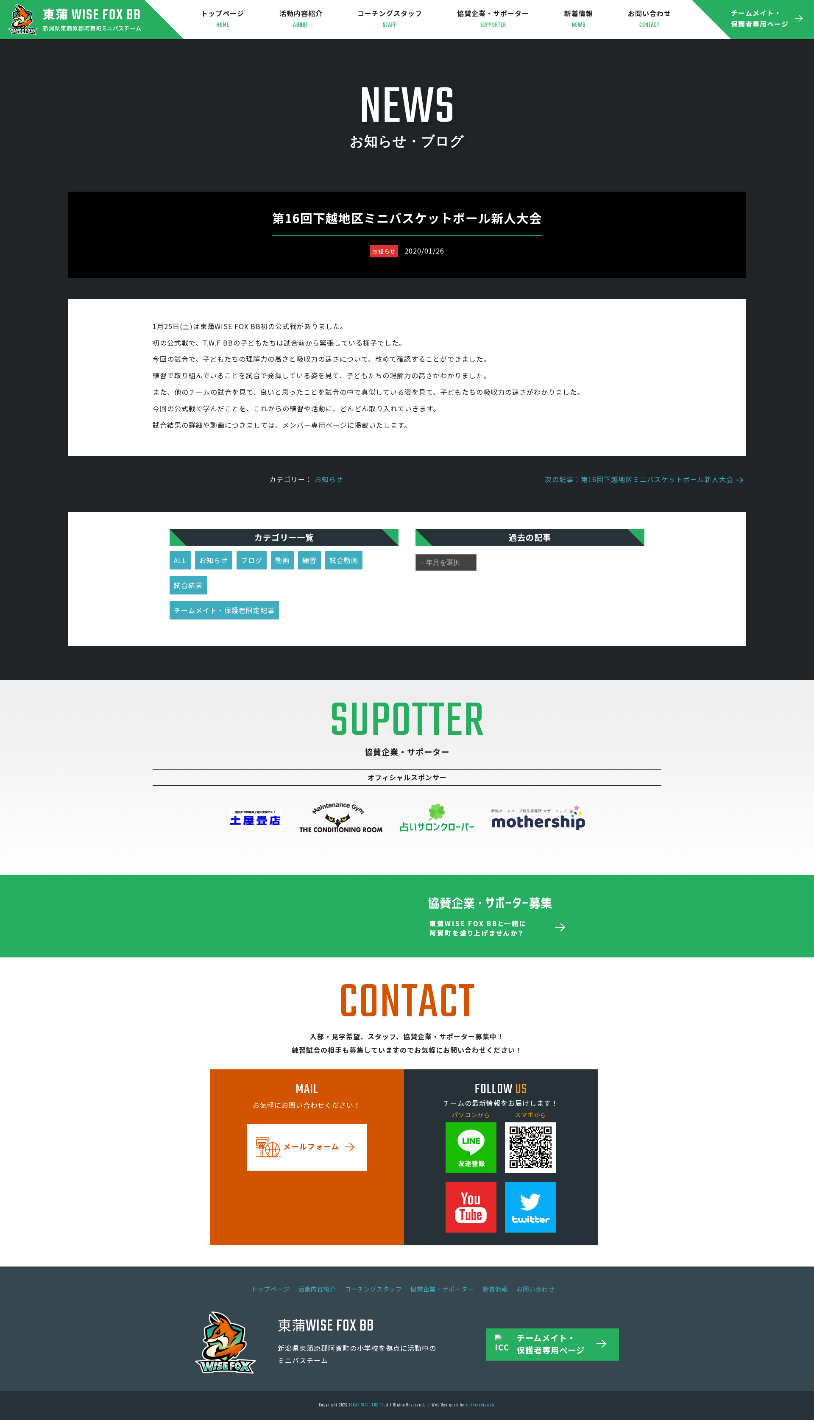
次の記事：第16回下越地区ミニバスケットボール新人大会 (639, 479)
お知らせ (329, 479)
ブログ (251, 560)
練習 (309, 560)
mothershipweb (480, 1405)
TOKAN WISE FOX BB (366, 1405)
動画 (282, 560)
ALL (180, 560)
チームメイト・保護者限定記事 (224, 610)
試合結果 (188, 585)
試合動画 (343, 560)
